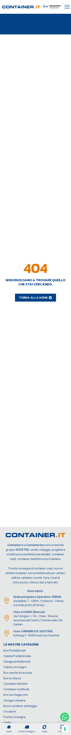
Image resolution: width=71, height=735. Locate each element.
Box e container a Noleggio (20, 706)
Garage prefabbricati (16, 661)
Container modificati (16, 689)
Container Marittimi (15, 684)
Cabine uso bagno (15, 667)
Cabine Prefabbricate (17, 656)
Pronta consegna (14, 717)
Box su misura (12, 678)
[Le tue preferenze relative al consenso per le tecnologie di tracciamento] (65, 729)
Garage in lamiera (14, 700)
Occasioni (9, 711)
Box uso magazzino (15, 695)
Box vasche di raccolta (17, 673)
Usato (7, 722)
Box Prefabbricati (14, 650)
